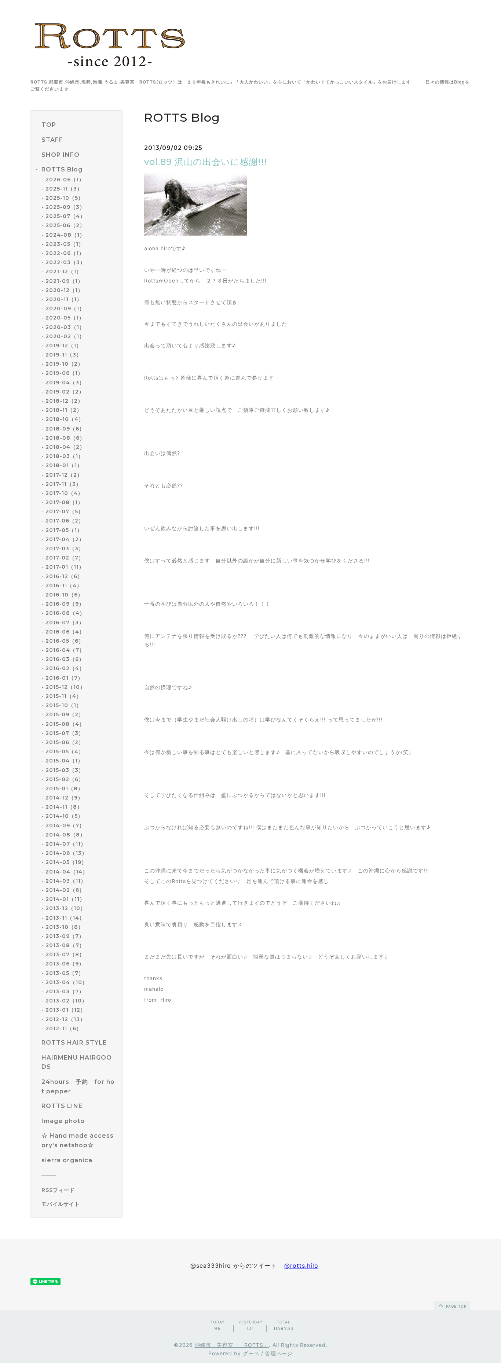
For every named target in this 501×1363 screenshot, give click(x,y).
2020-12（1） (64, 290)
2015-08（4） (65, 724)
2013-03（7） (64, 991)
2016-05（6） (64, 641)
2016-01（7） (64, 678)
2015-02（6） (64, 779)
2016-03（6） (64, 659)
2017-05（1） (64, 530)
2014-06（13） (66, 853)
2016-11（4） (63, 585)
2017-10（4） (64, 493)
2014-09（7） (65, 825)
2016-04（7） (65, 650)
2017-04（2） (64, 539)
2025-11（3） (64, 188)
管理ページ (279, 1353)
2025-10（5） (64, 198)
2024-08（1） (65, 235)
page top (456, 1306)
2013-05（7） (64, 973)
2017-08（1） (64, 502)
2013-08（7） (65, 945)
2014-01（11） (65, 899)
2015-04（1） (64, 760)
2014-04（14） (66, 871)
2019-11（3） (63, 354)
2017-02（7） (64, 557)
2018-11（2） (63, 410)
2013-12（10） (65, 908)
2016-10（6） (64, 594)
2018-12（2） (64, 401)
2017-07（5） (64, 511)
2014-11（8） (64, 807)
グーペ (251, 1353)
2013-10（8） (64, 927)
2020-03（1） (65, 327)
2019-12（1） (63, 345)
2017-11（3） (63, 484)
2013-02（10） (66, 1000)
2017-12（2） (64, 475)
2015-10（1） (63, 705)
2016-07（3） (64, 622)
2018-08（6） (65, 438)
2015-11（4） (63, 696)
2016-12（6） (64, 576)
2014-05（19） (66, 862)
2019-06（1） (64, 373)
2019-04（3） (65, 382)
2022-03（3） (65, 262)
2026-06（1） (64, 179)
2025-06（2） (65, 225)
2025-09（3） (65, 207)
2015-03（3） (64, 770)
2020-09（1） (65, 308)
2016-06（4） (65, 631)
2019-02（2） (64, 391)
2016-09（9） (64, 604)
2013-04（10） (66, 982)
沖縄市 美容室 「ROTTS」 (232, 1345)
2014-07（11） (65, 844)
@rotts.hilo (301, 1265)
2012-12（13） (65, 1019)
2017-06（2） (64, 520)
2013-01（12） (65, 1009)
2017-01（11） (64, 567)
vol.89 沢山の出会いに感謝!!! (205, 161)
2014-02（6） (65, 890)
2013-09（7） (64, 936)
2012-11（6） (63, 1028)
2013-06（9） (64, 963)
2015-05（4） (64, 751)
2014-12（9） (64, 797)
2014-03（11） (65, 881)
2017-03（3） (64, 548)
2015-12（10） (65, 687)
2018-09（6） (65, 428)
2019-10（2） (64, 364)
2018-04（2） (65, 447)
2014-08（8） (65, 834)
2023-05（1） (64, 244)
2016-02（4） (65, 668)
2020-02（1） (65, 336)
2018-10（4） (64, 419)
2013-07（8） (65, 954)
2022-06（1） (64, 253)
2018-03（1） (64, 456)
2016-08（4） (65, 613)
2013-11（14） (65, 918)
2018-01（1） (64, 465)
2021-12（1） (63, 271)
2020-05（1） (64, 317)
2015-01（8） (64, 788)
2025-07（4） (65, 216)
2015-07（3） (64, 733)
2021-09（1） (64, 281)
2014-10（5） (64, 816)
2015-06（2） (64, 742)
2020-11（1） (63, 299)
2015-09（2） (64, 714)
